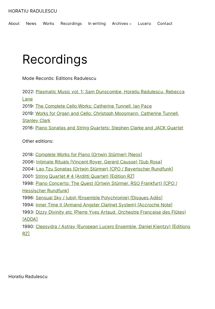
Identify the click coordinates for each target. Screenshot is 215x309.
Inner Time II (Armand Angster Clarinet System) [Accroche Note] (104, 204)
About (14, 23)
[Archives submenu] (130, 24)
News (31, 23)
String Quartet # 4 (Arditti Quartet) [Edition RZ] (85, 176)
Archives (120, 23)
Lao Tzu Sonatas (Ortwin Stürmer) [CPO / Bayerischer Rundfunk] (104, 169)
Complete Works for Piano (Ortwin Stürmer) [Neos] (88, 154)
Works (48, 23)
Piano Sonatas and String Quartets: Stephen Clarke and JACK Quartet (109, 127)
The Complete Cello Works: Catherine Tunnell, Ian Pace (93, 106)
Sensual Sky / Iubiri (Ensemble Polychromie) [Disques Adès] (99, 197)
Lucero (144, 23)
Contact (165, 23)
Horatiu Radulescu (32, 11)
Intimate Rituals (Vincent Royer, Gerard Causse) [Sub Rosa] (99, 161)
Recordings (71, 23)
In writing (97, 23)
